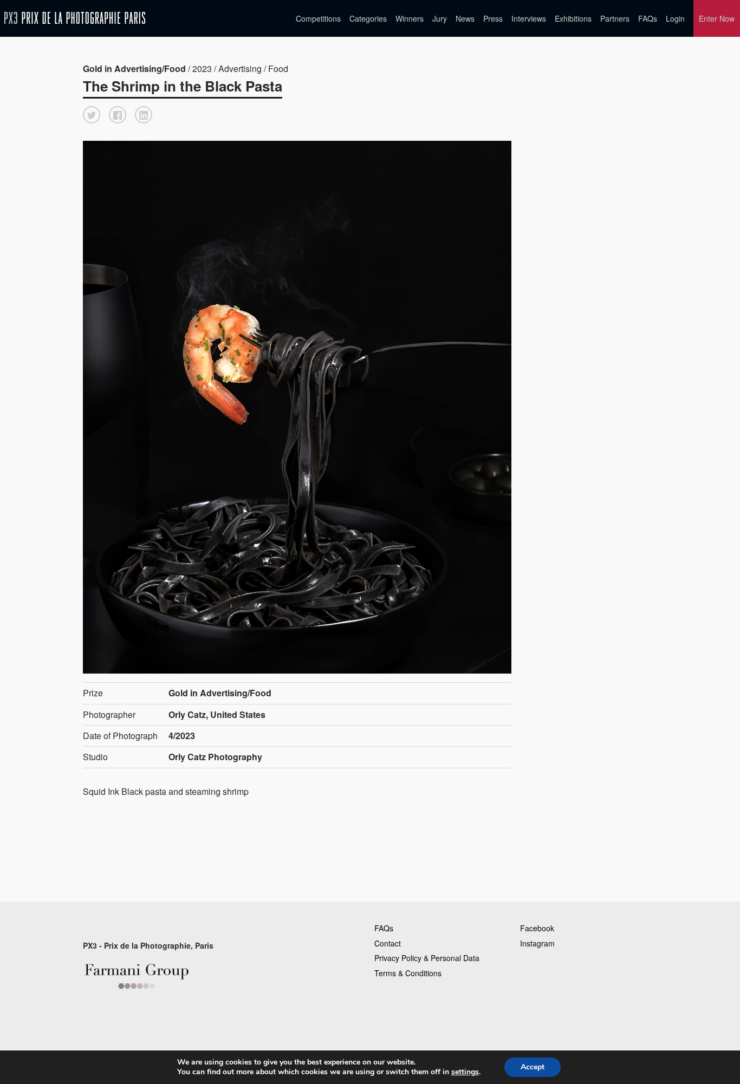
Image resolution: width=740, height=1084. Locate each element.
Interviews (528, 18)
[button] (91, 114)
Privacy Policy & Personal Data (426, 957)
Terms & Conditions (408, 973)
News (465, 18)
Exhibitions (573, 18)
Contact (387, 943)
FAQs (647, 18)
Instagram (537, 943)
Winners (409, 18)
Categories (368, 18)
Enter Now (717, 18)
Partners (614, 18)
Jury (439, 18)
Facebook (537, 928)
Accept (532, 1067)
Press (493, 18)
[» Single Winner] (74, 18)
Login (675, 18)
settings (465, 1072)
